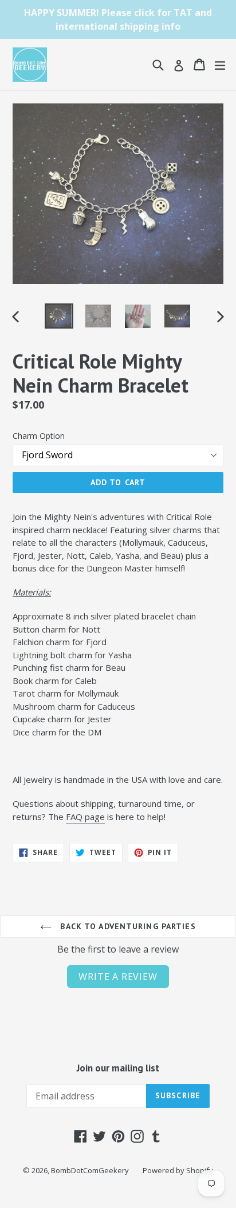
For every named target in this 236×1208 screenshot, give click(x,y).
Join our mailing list (118, 1068)
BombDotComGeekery (90, 1170)
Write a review (117, 976)
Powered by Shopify (178, 1170)
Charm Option (39, 435)
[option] (58, 316)
